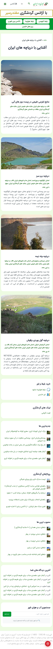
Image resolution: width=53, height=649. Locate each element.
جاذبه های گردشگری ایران (17, 183)
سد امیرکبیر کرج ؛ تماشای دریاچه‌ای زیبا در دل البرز (21, 586)
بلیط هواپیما (29, 21)
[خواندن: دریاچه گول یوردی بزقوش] (26, 314)
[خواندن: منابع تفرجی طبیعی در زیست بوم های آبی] (26, 77)
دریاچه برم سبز (42, 176)
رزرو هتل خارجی (27, 26)
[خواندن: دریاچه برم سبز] (26, 153)
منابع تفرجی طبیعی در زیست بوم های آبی (30, 102)
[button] (29, 4)
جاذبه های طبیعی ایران (25, 106)
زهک (6, 264)
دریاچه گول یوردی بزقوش (38, 340)
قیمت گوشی (46, 413)
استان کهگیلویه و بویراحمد (40, 180)
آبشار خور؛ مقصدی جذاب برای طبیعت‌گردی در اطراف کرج (24, 575)
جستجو (7, 614)
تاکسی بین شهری (14, 21)
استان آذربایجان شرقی (42, 344)
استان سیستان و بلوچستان (40, 261)
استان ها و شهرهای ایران (23, 180)
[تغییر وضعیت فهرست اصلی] (5, 4)
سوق (6, 183)
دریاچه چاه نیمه (42, 256)
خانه (45, 40)
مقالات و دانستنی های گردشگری (28, 109)
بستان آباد (13, 344)
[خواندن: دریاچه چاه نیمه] (26, 232)
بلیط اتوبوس (43, 21)
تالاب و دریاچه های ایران (41, 106)
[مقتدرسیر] (26, 13)
